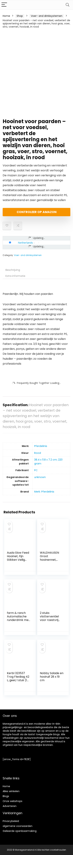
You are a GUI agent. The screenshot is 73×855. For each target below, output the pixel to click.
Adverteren (9, 806)
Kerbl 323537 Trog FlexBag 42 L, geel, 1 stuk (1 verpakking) (18, 678)
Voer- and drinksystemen (46, 16)
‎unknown (40, 477)
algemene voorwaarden (17, 826)
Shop (20, 16)
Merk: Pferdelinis (44, 491)
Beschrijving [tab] (12, 270)
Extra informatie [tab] (15, 276)
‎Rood (37, 453)
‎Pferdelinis (40, 446)
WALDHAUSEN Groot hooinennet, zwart (49, 558)
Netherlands (25, 242)
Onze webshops (12, 801)
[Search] (67, 5)
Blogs (6, 796)
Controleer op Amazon (37, 212)
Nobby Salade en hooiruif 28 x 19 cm (51, 676)
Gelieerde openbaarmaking (19, 831)
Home (6, 16)
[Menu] (4, 5)
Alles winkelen (11, 791)
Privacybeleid (11, 821)
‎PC (36, 470)
